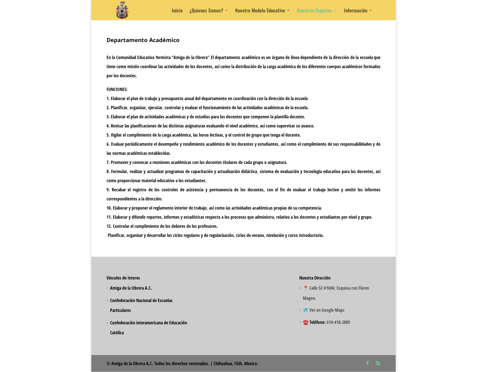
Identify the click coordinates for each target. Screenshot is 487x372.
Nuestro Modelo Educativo (260, 11)
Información (355, 11)
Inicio (177, 11)
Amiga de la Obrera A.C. (131, 288)
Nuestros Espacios (314, 11)
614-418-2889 (338, 322)
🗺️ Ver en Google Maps (323, 310)
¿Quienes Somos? (206, 11)
